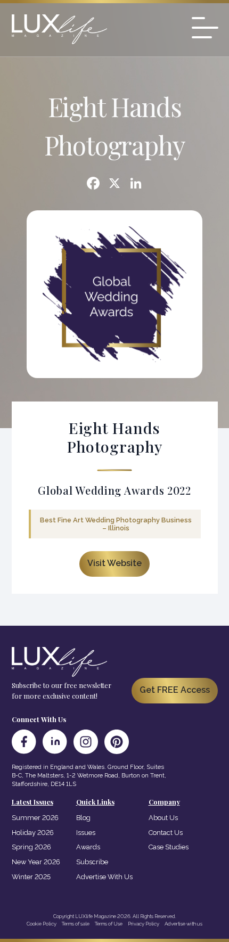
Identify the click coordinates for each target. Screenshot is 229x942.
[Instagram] (85, 742)
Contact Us (166, 833)
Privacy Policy (143, 924)
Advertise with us (183, 924)
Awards (88, 847)
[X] (114, 184)
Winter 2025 (31, 877)
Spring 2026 (31, 847)
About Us (163, 818)
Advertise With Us (104, 877)
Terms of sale (75, 924)
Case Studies (169, 847)
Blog (83, 818)
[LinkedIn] (55, 742)
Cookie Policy (41, 924)
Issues (85, 833)
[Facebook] (93, 184)
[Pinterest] (116, 742)
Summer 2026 (35, 818)
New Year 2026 (36, 862)
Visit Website (114, 563)
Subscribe (92, 862)
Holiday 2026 (33, 833)
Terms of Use (108, 924)
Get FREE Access (175, 690)
